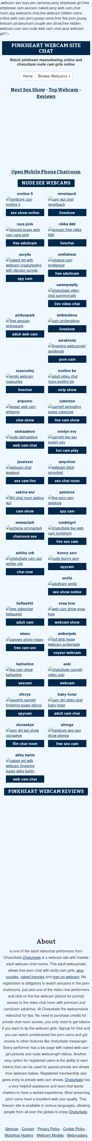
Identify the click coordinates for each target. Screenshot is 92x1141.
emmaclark (25, 522)
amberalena (67, 314)
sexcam (25, 682)
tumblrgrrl (67, 522)
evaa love (67, 603)
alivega (67, 724)
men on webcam (66, 976)
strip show (67, 389)
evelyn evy (67, 431)
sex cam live (25, 480)
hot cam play (67, 450)
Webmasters (77, 1135)
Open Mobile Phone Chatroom (46, 172)
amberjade (67, 633)
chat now (25, 571)
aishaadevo (25, 431)
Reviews (46, 96)
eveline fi (25, 193)
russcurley (25, 370)
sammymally (67, 284)
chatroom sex (25, 536)
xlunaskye (25, 724)
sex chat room (67, 480)
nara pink (25, 223)
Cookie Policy (74, 1128)
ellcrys (25, 694)
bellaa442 (25, 603)
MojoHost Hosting (19, 1135)
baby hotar (67, 694)
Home (28, 75)
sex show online (25, 212)
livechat (67, 242)
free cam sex (25, 647)
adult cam (24, 622)
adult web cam (25, 334)
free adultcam (25, 242)
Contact (28, 1128)
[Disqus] (46, 862)
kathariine (25, 663)
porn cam (67, 359)
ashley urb (25, 552)
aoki (67, 663)
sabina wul (25, 491)
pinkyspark (25, 314)
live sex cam (67, 541)
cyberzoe (67, 400)
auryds (25, 254)
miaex (25, 633)
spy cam (25, 278)
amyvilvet (67, 461)
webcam (67, 682)
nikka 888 (67, 223)
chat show (25, 419)
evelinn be (67, 370)
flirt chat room (25, 743)
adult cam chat (67, 713)
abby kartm (25, 754)
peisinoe (67, 491)
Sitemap (11, 1128)
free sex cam (67, 743)
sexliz (67, 577)
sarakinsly (67, 340)
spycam (67, 566)
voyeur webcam (67, 652)
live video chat (67, 303)
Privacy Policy (49, 1128)
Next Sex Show (28, 90)
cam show (25, 511)
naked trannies (32, 976)
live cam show (67, 419)
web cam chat (25, 445)
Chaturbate (32, 957)
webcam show (67, 622)
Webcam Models (50, 1135)
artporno (24, 400)
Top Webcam (63, 90)
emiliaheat (67, 254)
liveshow (67, 212)
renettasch (67, 193)
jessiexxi (25, 461)
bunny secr (67, 552)
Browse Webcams (53, 75)
